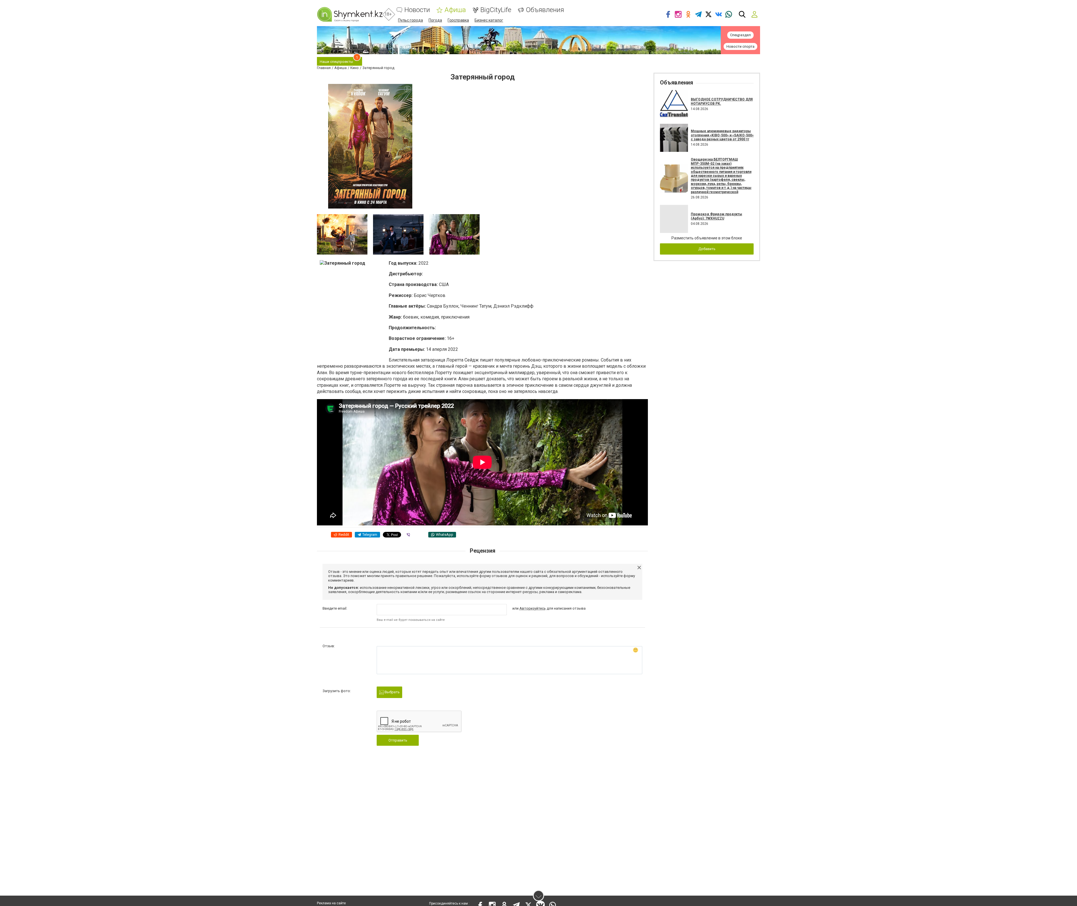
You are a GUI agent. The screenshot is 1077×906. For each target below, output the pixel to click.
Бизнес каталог (489, 20)
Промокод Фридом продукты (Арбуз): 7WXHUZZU (716, 216)
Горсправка (458, 20)
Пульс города (410, 20)
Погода (435, 20)
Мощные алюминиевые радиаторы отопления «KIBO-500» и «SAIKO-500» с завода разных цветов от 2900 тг (722, 135)
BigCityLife (495, 10)
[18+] (350, 14)
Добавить (706, 249)
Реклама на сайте (331, 903)
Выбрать (392, 692)
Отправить (397, 740)
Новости (417, 10)
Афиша (455, 10)
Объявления (545, 10)
